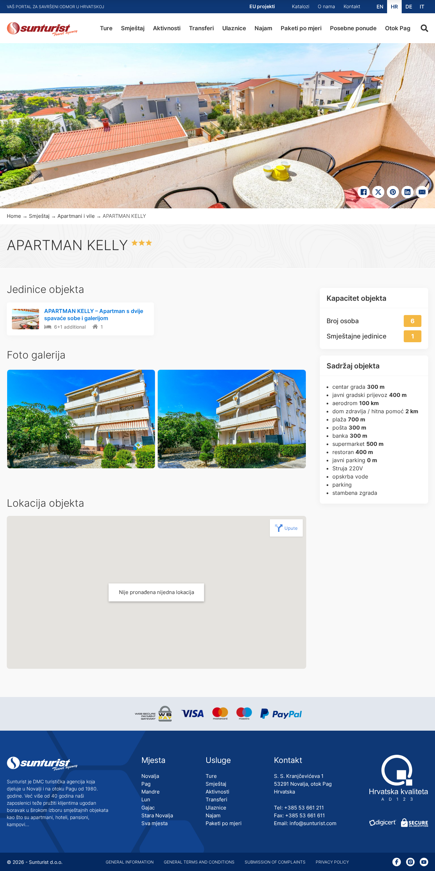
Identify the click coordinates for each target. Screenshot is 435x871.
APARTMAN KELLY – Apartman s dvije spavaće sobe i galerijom (93, 314)
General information (130, 862)
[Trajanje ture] (47, 327)
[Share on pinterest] (393, 192)
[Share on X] (378, 192)
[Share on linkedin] (407, 192)
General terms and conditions (199, 862)
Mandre (150, 791)
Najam (263, 28)
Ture (106, 28)
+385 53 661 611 (305, 815)
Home (14, 216)
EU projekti (262, 6)
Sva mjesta (154, 823)
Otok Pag (398, 28)
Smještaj (132, 28)
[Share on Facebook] (364, 192)
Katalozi (300, 6)
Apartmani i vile (76, 216)
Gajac (148, 807)
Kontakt (352, 6)
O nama (326, 6)
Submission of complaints (275, 862)
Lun (145, 799)
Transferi (201, 28)
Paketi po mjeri (301, 28)
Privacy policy (332, 862)
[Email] (422, 192)
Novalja (150, 776)
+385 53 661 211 (304, 807)
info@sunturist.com (313, 823)
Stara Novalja (157, 815)
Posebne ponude (353, 28)
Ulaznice (234, 28)
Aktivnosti (166, 28)
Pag (146, 784)
